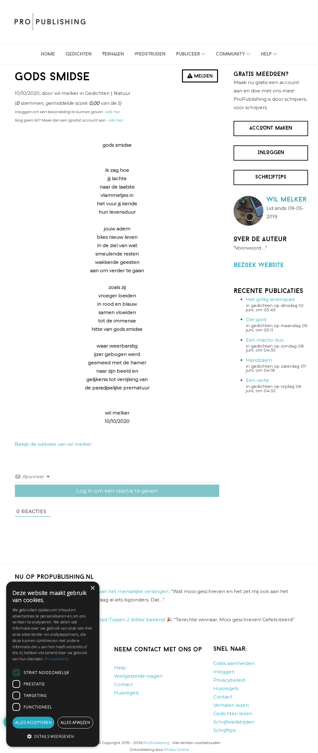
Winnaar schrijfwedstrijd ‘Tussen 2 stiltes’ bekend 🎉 (111, 619)
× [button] (92, 588)
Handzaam (259, 360)
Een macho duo (265, 340)
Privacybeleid (229, 680)
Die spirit (256, 319)
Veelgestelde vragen (138, 676)
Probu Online (176, 749)
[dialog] (52, 664)
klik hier (113, 111)
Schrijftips (224, 730)
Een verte (257, 380)
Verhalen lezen (231, 705)
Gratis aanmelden (234, 663)
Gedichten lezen (232, 713)
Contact (123, 684)
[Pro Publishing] (50, 21)
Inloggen (224, 672)
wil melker (286, 200)
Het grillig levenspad (270, 299)
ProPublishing (156, 742)
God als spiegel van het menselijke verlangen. (115, 592)
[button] (52, 737)
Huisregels (126, 693)
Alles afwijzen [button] (75, 722)
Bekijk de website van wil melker (53, 444)
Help (120, 668)
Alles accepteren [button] (33, 722)
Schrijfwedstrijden (234, 722)
